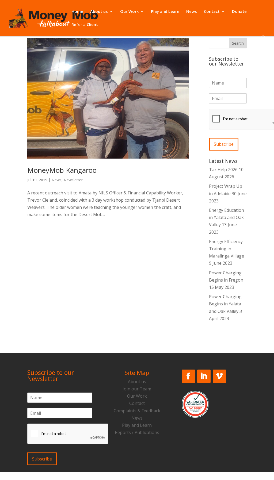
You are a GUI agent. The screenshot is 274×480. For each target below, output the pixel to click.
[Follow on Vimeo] (219, 376)
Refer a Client (84, 24)
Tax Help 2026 (223, 169)
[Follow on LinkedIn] (204, 376)
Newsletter (73, 179)
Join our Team (137, 389)
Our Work (129, 11)
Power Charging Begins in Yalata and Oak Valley (225, 304)
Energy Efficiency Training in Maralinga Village (226, 249)
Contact (212, 11)
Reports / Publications (137, 432)
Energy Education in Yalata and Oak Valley (226, 217)
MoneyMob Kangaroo (62, 170)
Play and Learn (165, 11)
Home (77, 11)
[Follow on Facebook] (188, 376)
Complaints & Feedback (137, 411)
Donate (239, 11)
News (191, 11)
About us (99, 11)
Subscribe (224, 144)
